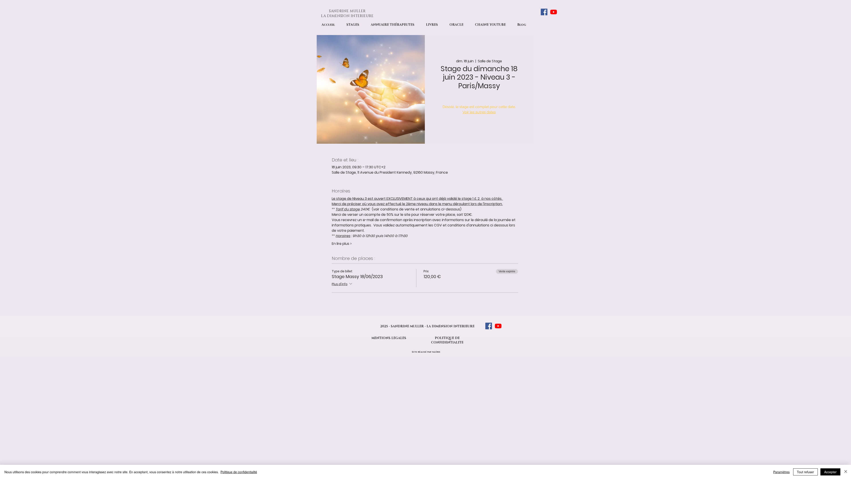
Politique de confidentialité (239, 472)
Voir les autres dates (479, 112)
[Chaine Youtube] (553, 12)
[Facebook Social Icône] (544, 12)
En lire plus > (342, 243)
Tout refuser (805, 472)
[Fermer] (845, 471)
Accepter (830, 472)
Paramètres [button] (781, 472)
